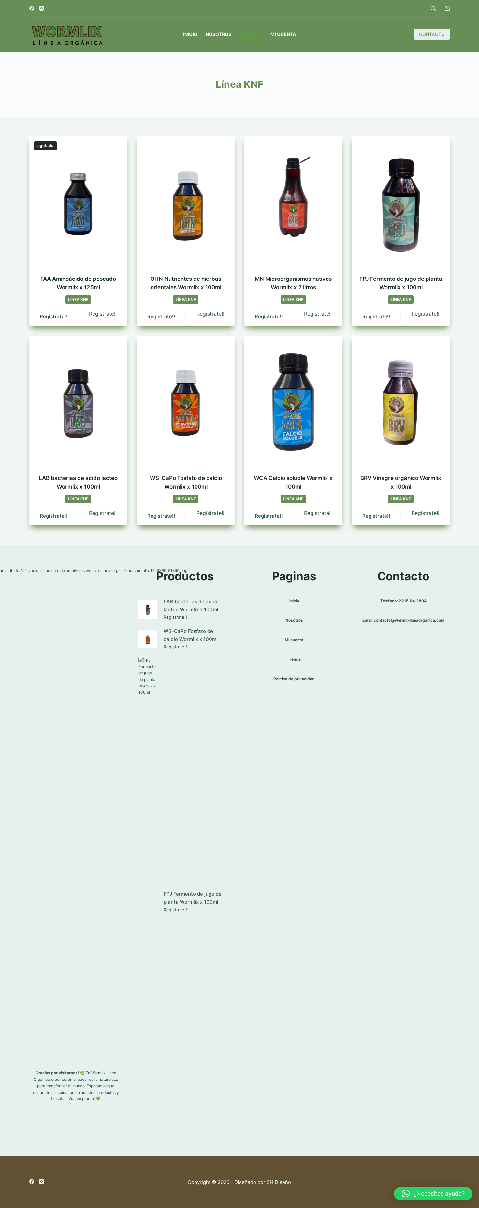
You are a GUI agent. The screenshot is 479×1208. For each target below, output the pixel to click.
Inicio (190, 34)
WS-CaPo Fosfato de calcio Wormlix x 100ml (191, 635)
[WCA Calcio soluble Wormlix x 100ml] (293, 401)
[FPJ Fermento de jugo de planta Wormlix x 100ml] (401, 201)
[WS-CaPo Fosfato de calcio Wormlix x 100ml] (186, 401)
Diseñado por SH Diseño (262, 1182)
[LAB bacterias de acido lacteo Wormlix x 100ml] (78, 401)
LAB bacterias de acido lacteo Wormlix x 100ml (191, 605)
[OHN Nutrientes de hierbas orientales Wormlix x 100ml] (186, 201)
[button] (433, 1193)
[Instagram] (41, 8)
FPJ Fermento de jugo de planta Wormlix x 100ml (193, 898)
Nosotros (218, 34)
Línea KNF (78, 299)
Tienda (248, 34)
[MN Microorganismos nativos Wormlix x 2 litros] (293, 201)
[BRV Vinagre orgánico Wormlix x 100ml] (401, 401)
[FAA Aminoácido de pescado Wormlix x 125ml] (78, 201)
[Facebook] (31, 8)
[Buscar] (433, 8)
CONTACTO (432, 34)
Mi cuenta (283, 34)
